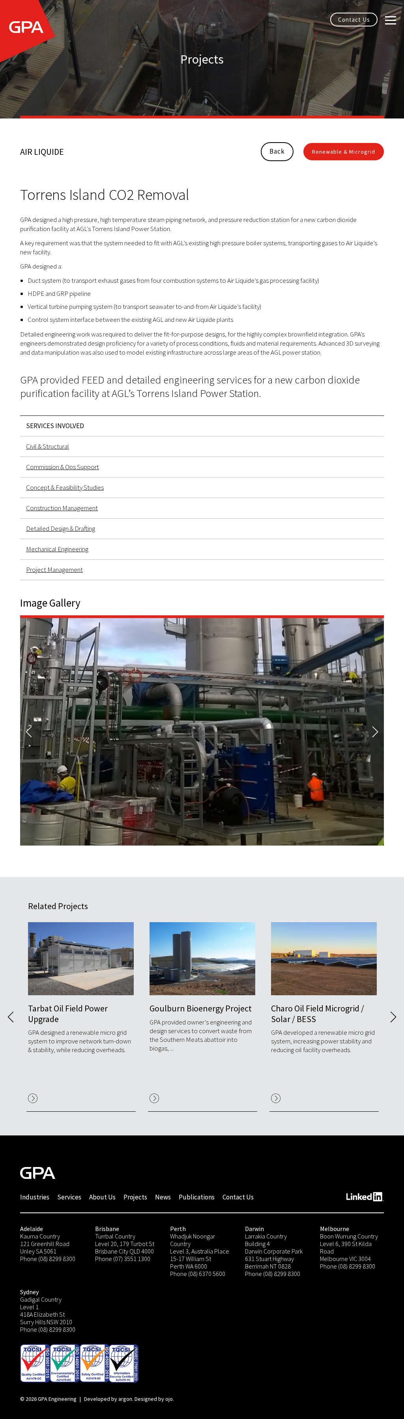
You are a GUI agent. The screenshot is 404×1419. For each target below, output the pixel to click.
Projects (135, 1197)
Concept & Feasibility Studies (65, 487)
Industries (34, 1197)
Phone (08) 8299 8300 (47, 1259)
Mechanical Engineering (57, 549)
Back (277, 151)
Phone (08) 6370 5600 (197, 1274)
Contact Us (354, 19)
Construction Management (62, 508)
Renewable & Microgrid (343, 151)
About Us (102, 1197)
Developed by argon (108, 1398)
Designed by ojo (154, 1398)
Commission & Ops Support (62, 466)
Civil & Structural (47, 446)
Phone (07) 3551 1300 (122, 1259)
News (163, 1197)
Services (69, 1197)
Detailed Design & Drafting (60, 528)
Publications (197, 1197)
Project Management (54, 569)
